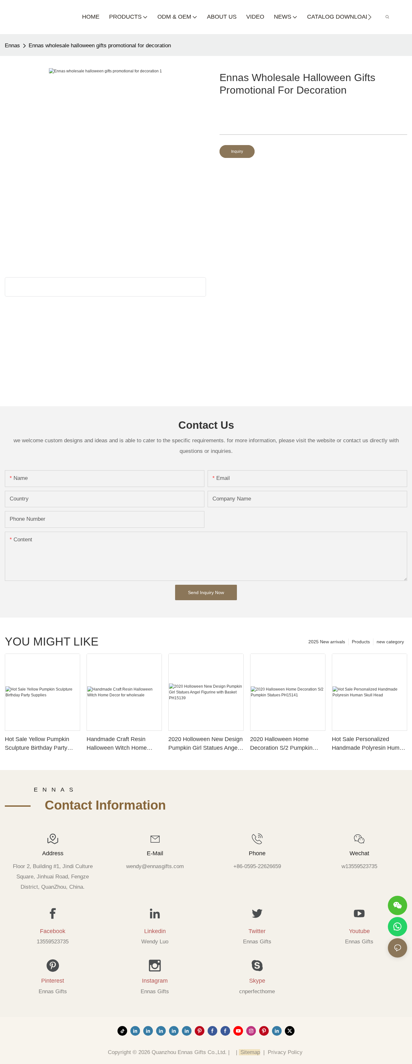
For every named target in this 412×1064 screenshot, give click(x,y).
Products (361, 641)
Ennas (12, 45)
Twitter (257, 931)
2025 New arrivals (326, 641)
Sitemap (249, 1052)
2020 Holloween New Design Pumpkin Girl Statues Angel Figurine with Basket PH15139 (205, 744)
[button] (369, 17)
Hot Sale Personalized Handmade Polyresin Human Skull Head (369, 744)
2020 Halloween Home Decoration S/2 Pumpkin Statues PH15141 (281, 744)
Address (52, 853)
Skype (257, 980)
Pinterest (52, 980)
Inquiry (237, 151)
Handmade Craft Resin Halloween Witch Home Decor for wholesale (117, 744)
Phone (257, 853)
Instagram (155, 980)
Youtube (359, 931)
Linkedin (155, 931)
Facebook (52, 931)
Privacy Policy (285, 1052)
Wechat (359, 853)
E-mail (155, 853)
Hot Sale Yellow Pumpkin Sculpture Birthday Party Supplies (37, 744)
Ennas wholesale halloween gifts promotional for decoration (100, 45)
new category (390, 641)
